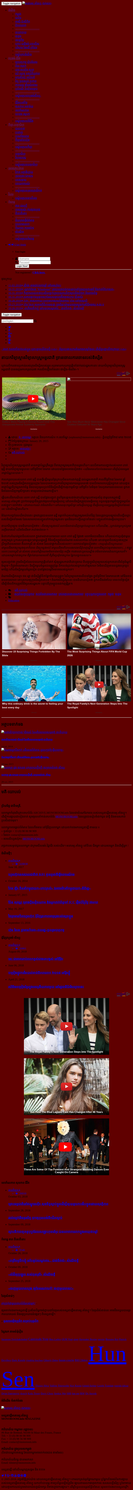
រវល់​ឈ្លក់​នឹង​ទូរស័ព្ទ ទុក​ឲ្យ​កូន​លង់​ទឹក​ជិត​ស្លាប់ (35, 1218)
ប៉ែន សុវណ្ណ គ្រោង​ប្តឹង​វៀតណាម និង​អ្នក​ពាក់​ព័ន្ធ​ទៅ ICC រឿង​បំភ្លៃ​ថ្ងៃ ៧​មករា (53, 902)
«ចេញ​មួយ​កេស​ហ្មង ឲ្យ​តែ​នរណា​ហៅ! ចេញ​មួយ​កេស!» (41, 1288)
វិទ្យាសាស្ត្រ (20, 157)
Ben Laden (55, 1339)
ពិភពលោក (20, 25)
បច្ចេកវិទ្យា (20, 153)
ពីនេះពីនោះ (21, 213)
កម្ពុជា (18, 13)
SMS (68, 1393)
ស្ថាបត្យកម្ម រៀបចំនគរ (26, 62)
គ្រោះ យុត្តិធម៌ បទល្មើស (27, 43)
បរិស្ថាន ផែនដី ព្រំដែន (26, 47)
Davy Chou (47, 1393)
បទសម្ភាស (20, 179)
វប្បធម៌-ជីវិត (14, 58)
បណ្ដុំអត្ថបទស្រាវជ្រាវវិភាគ (28, 190)
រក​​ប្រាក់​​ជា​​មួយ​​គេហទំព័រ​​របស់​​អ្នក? (18, 1303)
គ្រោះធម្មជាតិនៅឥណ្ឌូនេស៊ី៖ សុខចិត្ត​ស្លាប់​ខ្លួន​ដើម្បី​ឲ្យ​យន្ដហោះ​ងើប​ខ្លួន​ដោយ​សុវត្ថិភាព (58, 1204)
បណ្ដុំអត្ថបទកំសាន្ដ (24, 238)
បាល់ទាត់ (20, 128)
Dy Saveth (91, 1393)
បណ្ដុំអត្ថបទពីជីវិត (24, 120)
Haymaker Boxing (88, 1339)
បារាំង (18, 17)
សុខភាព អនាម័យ (24, 106)
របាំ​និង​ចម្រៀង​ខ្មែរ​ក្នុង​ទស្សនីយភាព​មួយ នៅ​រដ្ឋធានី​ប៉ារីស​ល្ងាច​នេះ (46, 986)
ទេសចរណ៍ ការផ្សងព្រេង (27, 209)
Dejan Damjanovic (10, 1393)
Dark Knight (18, 1360)
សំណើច (19, 231)
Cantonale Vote (38, 1339)
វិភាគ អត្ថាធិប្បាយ (24, 172)
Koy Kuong (76, 1385)
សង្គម (18, 36)
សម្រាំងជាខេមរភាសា (46, 594)
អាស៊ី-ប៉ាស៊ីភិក (22, 21)
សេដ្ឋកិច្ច (19, 39)
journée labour (121, 1385)
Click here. (39, 272)
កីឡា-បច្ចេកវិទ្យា (16, 124)
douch (23, 1393)
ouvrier (101, 1339)
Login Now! (22, 266)
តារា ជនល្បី (21, 205)
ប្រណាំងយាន (22, 136)
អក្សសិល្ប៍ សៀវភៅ (25, 77)
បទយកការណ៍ (22, 183)
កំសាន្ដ (11, 201)
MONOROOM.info (66, 816)
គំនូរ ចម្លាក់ (20, 65)
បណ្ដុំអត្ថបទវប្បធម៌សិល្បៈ (28, 95)
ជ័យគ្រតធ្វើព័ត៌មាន (24, 220)
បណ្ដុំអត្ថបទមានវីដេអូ (26, 198)
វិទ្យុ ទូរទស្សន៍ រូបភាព (26, 81)
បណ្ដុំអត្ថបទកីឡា (23, 146)
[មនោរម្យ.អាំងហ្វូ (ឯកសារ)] (36, 3)
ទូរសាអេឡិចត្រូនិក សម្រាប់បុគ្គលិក (20, 1321)
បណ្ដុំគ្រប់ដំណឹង (23, 54)
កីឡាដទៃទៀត (22, 139)
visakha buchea (34, 1360)
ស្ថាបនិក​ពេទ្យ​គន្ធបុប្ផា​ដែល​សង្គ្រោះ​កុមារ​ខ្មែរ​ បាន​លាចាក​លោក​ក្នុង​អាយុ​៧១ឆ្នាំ (53, 1231)
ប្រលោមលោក (22, 224)
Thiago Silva (42, 1385)
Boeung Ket (111, 1339)
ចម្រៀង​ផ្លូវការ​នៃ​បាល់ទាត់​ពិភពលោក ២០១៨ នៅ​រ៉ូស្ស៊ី (39, 972)
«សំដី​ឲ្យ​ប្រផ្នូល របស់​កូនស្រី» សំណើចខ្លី (31, 1274)
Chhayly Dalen (50, 1360)
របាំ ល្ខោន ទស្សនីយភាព (27, 73)
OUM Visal (67, 1339)
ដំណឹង (11, 10)
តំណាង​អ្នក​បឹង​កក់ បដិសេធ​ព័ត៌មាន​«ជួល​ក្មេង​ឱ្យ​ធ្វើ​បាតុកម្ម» (25, 757)
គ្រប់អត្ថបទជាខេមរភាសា (71, 594)
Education (13, 600)
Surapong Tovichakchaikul (14, 1339)
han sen (75, 1393)
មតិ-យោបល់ (18, 452)
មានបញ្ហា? (25, 448)
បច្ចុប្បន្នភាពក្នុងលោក (95, 594)
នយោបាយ (20, 32)
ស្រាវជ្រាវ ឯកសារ (24, 175)
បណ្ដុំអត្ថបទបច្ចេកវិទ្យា (26, 164)
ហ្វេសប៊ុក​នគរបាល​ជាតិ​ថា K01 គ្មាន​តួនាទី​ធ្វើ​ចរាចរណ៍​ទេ (41, 874)
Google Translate (105, 1385)
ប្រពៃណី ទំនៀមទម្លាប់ (26, 88)
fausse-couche (66, 1360)
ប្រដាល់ (19, 132)
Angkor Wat (60, 1393)
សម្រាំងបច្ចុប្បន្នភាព (24, 594)
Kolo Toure (34, 1393)
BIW (82, 1393)
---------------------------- (27, 28)
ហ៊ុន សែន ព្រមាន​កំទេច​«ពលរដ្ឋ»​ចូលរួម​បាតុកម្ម (36, 930)
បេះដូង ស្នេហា (22, 113)
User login (20, 244)
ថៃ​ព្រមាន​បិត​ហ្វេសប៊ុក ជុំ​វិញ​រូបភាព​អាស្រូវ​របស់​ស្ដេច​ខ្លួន (40, 916)
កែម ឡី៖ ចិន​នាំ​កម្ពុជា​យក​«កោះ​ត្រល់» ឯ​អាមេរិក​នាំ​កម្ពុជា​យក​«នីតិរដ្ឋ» (49, 888)
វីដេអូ (11, 194)
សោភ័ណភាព (22, 110)
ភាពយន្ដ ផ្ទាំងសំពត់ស (26, 84)
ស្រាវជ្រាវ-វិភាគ (16, 168)
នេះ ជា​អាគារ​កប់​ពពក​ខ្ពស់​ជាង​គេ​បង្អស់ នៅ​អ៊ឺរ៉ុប (35, 959)
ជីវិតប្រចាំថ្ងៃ (21, 102)
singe (75, 1339)
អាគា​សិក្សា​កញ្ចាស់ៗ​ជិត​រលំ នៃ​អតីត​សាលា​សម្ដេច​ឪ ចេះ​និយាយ (27, 739)
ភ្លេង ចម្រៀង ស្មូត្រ (24, 69)
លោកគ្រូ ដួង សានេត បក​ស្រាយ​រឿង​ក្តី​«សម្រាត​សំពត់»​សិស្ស (26, 775)
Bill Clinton (81, 1360)
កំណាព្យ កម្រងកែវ (24, 227)
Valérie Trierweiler (59, 1385)
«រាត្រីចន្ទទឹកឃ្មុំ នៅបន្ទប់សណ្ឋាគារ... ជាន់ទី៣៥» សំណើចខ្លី (43, 1260)
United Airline (89, 1385)
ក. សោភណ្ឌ (25, 437)
